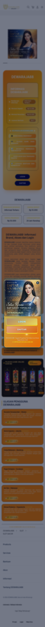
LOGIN (22, 322)
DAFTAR (22, 329)
